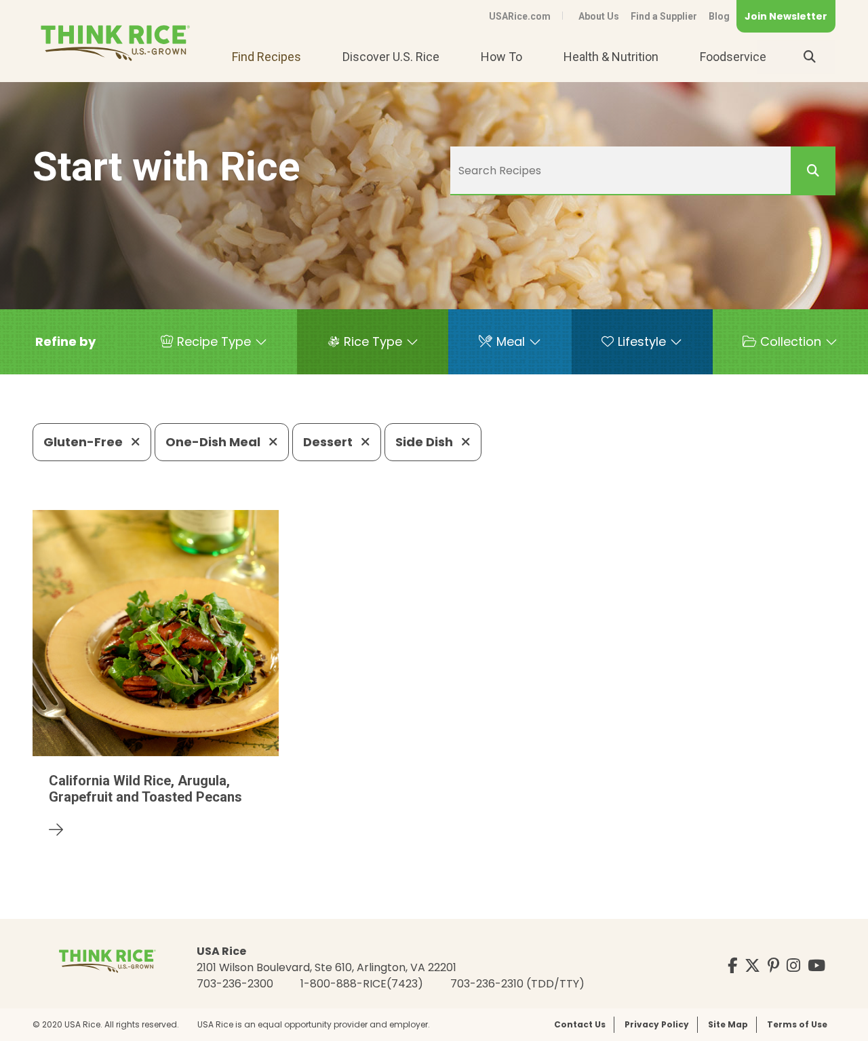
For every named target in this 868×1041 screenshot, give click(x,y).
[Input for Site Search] (809, 57)
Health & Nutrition (611, 57)
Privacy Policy (657, 1024)
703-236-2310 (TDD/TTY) (517, 983)
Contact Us (580, 1024)
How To (501, 57)
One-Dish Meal (214, 441)
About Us (598, 16)
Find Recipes (266, 57)
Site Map (728, 1024)
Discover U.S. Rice (390, 57)
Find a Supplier (664, 16)
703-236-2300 (235, 983)
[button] (65, 342)
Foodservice (733, 57)
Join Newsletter (786, 16)
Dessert (329, 441)
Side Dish (425, 441)
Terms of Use (797, 1024)
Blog (719, 16)
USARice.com (520, 16)
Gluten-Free (84, 441)
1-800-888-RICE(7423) (361, 983)
